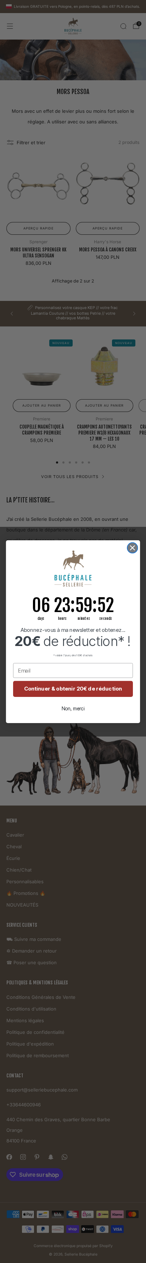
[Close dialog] (132, 547)
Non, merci (73, 708)
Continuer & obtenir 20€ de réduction (73, 689)
